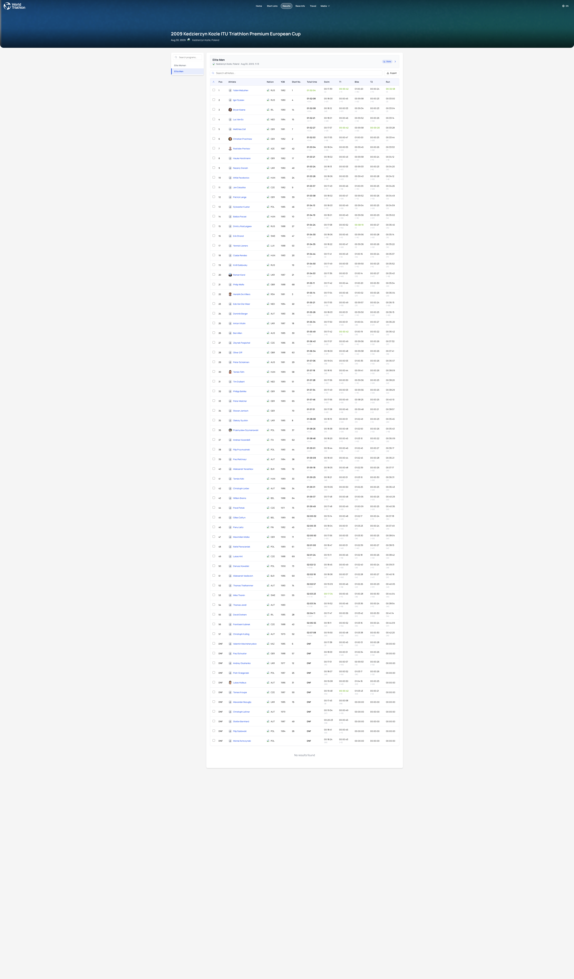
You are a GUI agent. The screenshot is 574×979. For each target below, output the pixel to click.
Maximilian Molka (241, 537)
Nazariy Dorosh (240, 168)
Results (286, 5)
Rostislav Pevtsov (241, 148)
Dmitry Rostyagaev (242, 226)
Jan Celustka (239, 187)
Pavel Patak (239, 507)
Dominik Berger (240, 313)
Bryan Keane (239, 109)
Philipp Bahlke (239, 391)
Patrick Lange (239, 197)
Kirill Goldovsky (240, 265)
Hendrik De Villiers (241, 294)
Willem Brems (239, 498)
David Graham (240, 614)
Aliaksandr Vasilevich (243, 575)
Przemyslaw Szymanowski (245, 430)
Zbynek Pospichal (241, 342)
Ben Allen (237, 333)
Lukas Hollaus (239, 682)
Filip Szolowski (239, 731)
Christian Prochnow (242, 138)
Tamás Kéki (238, 478)
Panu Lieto (238, 527)
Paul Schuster (240, 653)
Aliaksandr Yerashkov (243, 469)
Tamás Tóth (238, 371)
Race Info (300, 5)
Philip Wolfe (238, 284)
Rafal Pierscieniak (241, 546)
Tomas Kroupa (240, 692)
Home (259, 5)
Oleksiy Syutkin (240, 420)
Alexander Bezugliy (242, 702)
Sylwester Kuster (241, 206)
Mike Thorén (239, 595)
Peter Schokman (241, 362)
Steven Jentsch (240, 410)
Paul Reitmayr (240, 459)
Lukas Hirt (238, 556)
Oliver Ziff (237, 352)
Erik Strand (238, 236)
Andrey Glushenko (242, 663)
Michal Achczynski (242, 740)
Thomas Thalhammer (243, 585)
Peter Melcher (240, 401)
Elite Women (180, 65)
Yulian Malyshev (240, 90)
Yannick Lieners (240, 245)
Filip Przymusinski (241, 449)
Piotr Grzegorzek (241, 672)
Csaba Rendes (240, 255)
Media (324, 5)
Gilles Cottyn (239, 517)
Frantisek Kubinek (241, 624)
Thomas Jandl (239, 604)
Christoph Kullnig (241, 634)
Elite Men (178, 71)
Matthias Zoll (239, 129)
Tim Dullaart (239, 381)
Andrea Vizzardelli (241, 439)
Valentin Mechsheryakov (245, 643)
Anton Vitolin (239, 323)
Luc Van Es (238, 119)
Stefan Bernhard (241, 721)
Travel (313, 5)
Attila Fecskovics (241, 177)
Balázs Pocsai (239, 216)
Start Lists (272, 5)
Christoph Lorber (241, 488)
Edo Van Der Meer (241, 303)
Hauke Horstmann (242, 158)
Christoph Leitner (241, 711)
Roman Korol (239, 274)
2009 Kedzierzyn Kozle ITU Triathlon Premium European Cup (236, 34)
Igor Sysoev (238, 100)
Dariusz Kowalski (241, 566)
